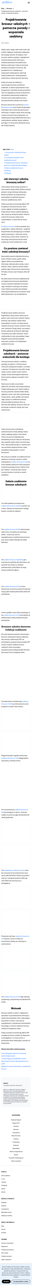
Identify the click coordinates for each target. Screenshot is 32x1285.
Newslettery (16, 1148)
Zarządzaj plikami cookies (20, 1281)
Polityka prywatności (7, 1250)
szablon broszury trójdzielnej (13, 560)
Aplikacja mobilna (6, 1215)
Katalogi (16, 1126)
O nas (3, 1179)
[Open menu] (28, 2)
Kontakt (3, 1232)
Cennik (3, 1192)
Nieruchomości (16, 1136)
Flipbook (3, 1202)
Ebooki (16, 1155)
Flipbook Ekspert (16, 1120)
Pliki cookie (4, 1253)
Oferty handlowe (16, 1161)
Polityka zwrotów (6, 1256)
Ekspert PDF (16, 1123)
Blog (2, 8)
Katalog (3, 1206)
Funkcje (3, 1182)
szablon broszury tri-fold (19, 462)
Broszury (9, 8)
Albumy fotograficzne (16, 1151)
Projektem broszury (8, 226)
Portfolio (16, 1139)
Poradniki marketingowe (16, 1158)
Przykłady (4, 1185)
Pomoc (3, 1229)
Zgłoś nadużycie (6, 1259)
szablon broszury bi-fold (12, 529)
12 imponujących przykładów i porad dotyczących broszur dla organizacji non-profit (15, 1061)
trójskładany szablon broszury (14, 870)
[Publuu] (7, 2)
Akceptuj (6, 1281)
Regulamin (4, 1246)
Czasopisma (16, 1132)
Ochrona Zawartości (7, 1243)
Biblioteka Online (6, 1212)
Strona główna (5, 1175)
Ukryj (12, 149)
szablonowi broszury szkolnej (11, 506)
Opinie (3, 1189)
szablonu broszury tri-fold (9, 758)
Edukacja (16, 1145)
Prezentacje (16, 1142)
